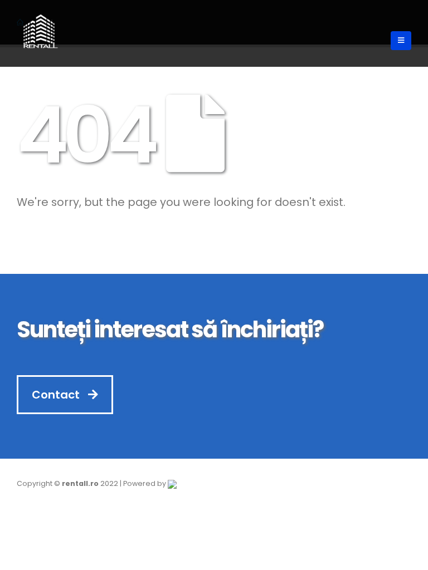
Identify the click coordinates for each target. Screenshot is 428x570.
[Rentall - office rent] (39, 33)
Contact (57, 394)
